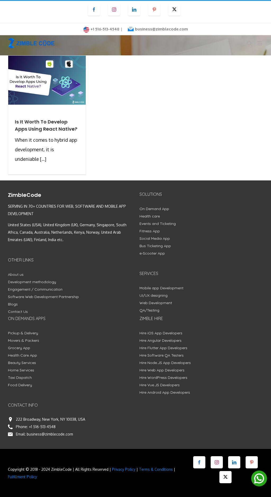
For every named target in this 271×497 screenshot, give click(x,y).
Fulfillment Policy (22, 476)
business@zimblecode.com (161, 29)
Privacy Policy (124, 469)
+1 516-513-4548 (42, 426)
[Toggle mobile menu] (260, 43)
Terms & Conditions (156, 469)
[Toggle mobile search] (249, 43)
